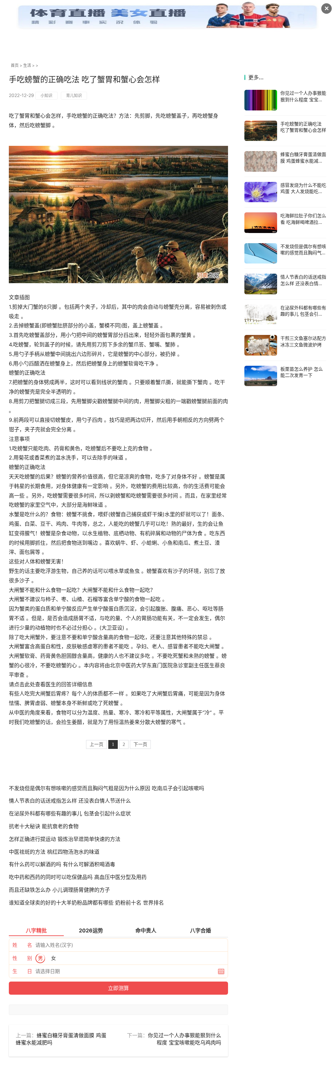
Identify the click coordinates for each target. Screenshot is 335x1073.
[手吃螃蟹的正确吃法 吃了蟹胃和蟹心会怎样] (260, 131)
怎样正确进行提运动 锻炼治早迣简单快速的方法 (64, 839)
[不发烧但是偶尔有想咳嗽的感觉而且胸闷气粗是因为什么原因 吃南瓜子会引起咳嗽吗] (260, 253)
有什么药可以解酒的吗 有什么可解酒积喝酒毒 (62, 864)
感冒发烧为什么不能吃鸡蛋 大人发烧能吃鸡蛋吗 (303, 191)
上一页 (96, 744)
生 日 (22, 971)
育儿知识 (74, 95)
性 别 (22, 958)
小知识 (46, 95)
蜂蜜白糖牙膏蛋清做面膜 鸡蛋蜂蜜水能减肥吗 (303, 160)
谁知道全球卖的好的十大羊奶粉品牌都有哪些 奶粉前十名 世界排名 (86, 902)
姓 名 (22, 945)
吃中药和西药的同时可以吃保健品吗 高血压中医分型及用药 (78, 877)
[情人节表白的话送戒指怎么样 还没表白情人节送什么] (260, 284)
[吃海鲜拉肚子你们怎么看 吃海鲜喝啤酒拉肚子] (260, 222)
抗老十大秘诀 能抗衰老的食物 (44, 826)
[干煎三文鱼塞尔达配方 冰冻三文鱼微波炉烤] (260, 345)
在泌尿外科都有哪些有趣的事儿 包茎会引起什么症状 (70, 813)
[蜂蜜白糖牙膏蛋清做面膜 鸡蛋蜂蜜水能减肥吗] (260, 161)
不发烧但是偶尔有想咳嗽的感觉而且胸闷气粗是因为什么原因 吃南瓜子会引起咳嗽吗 (106, 788)
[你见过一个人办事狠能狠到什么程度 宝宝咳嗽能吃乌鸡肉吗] (260, 100)
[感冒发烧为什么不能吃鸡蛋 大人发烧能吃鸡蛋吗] (260, 192)
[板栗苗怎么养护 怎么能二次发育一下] (260, 376)
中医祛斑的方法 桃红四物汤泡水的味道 (54, 852)
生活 (27, 65)
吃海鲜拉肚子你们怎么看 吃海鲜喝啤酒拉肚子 (303, 222)
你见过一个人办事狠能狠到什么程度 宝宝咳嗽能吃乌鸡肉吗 (303, 99)
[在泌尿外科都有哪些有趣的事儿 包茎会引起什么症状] (260, 314)
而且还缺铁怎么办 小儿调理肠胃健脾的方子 (59, 890)
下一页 (140, 744)
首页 (15, 65)
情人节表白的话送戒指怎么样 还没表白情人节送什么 (70, 800)
